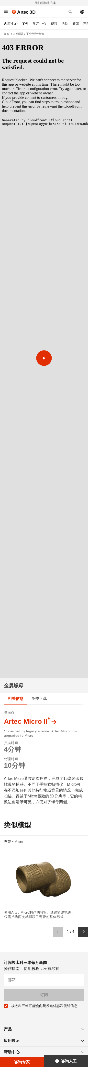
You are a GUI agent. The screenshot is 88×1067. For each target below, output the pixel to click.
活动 (64, 24)
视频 (54, 24)
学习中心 (40, 24)
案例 (25, 24)
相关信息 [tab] (15, 698)
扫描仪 (9, 713)
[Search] (70, 12)
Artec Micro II (27, 721)
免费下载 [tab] (39, 698)
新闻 (75, 24)
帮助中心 (12, 1052)
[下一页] (83, 932)
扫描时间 (11, 743)
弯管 (7, 842)
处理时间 (11, 759)
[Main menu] (6, 12)
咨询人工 (69, 1061)
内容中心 (11, 24)
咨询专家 (22, 1062)
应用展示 (12, 1040)
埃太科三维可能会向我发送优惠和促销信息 (44, 1006)
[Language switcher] (82, 12)
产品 (8, 1029)
